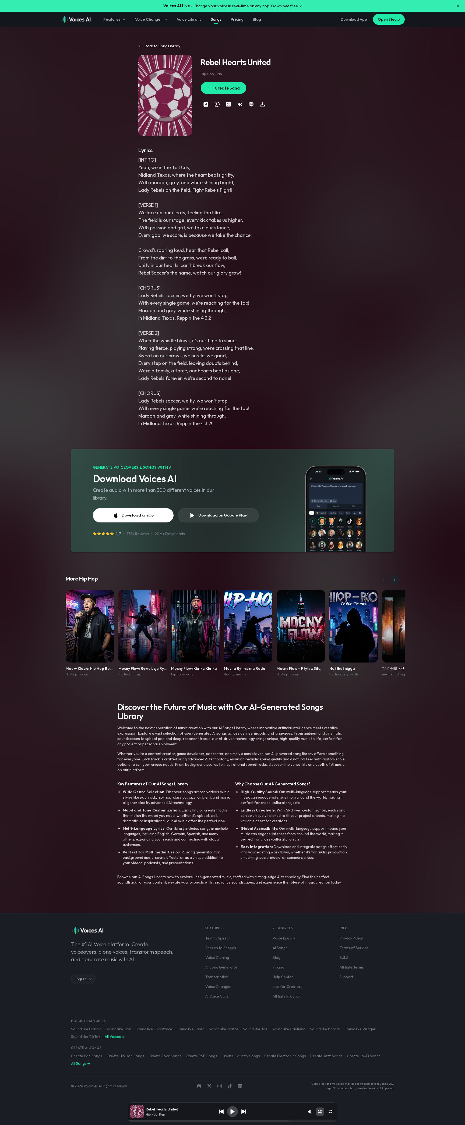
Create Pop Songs (86, 1055)
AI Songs (280, 947)
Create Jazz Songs (326, 1055)
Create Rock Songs (165, 1055)
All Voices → (115, 1036)
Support (346, 976)
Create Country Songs (240, 1055)
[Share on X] (228, 104)
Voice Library (189, 19)
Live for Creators (287, 986)
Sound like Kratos (224, 1029)
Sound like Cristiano (289, 1029)
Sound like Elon (118, 1029)
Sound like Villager (360, 1029)
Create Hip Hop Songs (125, 1055)
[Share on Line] (251, 104)
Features (112, 19)
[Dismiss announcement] (458, 6)
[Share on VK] (240, 104)
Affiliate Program (287, 996)
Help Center (283, 976)
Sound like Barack (325, 1029)
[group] (232, 1121)
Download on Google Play (222, 515)
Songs (216, 19)
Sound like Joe (255, 1029)
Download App (354, 19)
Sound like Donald (86, 1029)
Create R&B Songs (201, 1055)
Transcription (216, 976)
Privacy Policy (351, 938)
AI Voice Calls (216, 996)
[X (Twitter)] (209, 1086)
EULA (344, 957)
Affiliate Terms (352, 967)
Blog (257, 19)
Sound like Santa (191, 1029)
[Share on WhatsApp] (217, 104)
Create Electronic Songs (285, 1055)
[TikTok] (229, 1086)
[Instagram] (219, 1086)
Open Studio (389, 19)
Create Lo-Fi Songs (364, 1055)
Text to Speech (218, 938)
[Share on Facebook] (206, 104)
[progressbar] (232, 1121)
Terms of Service (354, 947)
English (81, 979)
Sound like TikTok (85, 1036)
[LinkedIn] (240, 1086)
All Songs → (80, 1063)
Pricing (237, 19)
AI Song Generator (221, 967)
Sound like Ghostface (154, 1029)
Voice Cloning (217, 957)
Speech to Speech (220, 947)
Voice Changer (148, 19)
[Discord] (199, 1086)
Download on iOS (138, 515)
